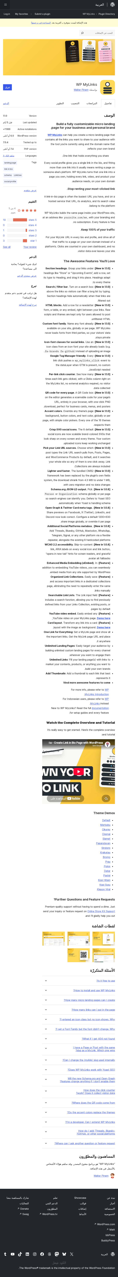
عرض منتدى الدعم (27, 275)
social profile (10, 181)
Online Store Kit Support (101, 911)
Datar (107, 870)
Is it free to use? (105, 980)
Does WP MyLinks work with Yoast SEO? (91, 1069)
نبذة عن (111, 1197)
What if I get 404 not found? (98, 1038)
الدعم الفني (51, 1203)
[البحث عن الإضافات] (82, 33)
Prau (107, 861)
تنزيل (7, 87)
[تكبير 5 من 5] (85, 952)
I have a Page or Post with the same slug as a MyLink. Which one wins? (94, 1049)
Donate (23, 1208)
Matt (110, 1229)
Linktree (18, 175)
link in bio (8, 169)
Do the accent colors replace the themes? (91, 1112)
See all (6, 246)
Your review (30, 246)
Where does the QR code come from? (93, 1102)
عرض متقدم (30, 190)
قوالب (83, 1203)
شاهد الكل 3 (8, 156)
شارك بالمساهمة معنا (18, 1197)
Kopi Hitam (104, 880)
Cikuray (106, 829)
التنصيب (75, 103)
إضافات (82, 1208)
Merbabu (105, 824)
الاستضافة (110, 1208)
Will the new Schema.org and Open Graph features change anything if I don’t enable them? (87, 1080)
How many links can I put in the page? (93, 1009)
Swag (24, 1214)
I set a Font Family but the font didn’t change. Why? (85, 1029)
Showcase (80, 1197)
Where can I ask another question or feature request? (85, 1143)
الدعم (6, 103)
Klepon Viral (103, 889)
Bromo (106, 857)
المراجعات (92, 103)
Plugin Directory (107, 14)
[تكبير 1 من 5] (110, 935)
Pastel (106, 875)
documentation (100, 708)
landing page (10, 163)
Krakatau (105, 852)
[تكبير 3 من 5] (60, 935)
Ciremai (106, 834)
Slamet (106, 838)
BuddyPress (108, 1240)
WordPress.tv (48, 1214)
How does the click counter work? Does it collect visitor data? (95, 1092)
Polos (107, 866)
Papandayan (103, 843)
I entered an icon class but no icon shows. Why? (87, 1019)
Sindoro (106, 847)
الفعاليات (24, 1203)
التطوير (60, 103)
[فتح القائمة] (5, 4)
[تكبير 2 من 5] (85, 935)
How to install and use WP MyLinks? (94, 990)
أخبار (112, 1203)
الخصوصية (109, 1214)
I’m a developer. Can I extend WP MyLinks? (90, 1122)
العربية (104, 1254)
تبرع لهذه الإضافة (28, 304)
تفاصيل (108, 103)
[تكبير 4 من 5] (110, 952)
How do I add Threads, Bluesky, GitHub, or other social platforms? (96, 1132)
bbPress (110, 1235)
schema (8, 175)
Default (106, 820)
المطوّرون (52, 1208)
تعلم (55, 1197)
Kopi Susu (104, 884)
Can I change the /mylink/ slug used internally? (89, 1060)
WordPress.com (104, 1224)
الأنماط (82, 1214)
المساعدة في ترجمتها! (41, 22)
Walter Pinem (81, 89)
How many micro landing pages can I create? (89, 1000)
